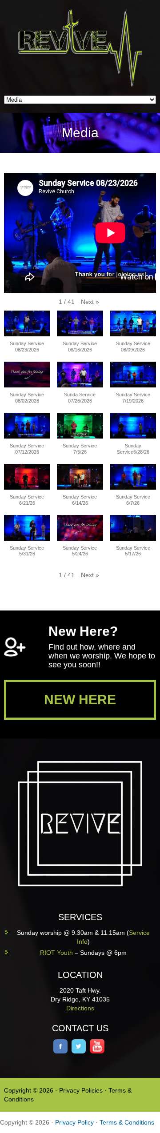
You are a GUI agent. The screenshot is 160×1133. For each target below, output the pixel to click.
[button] (90, 301)
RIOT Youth (56, 952)
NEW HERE (80, 699)
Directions (80, 1008)
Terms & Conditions (127, 1122)
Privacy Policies (81, 1090)
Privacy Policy (74, 1122)
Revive (85, 48)
